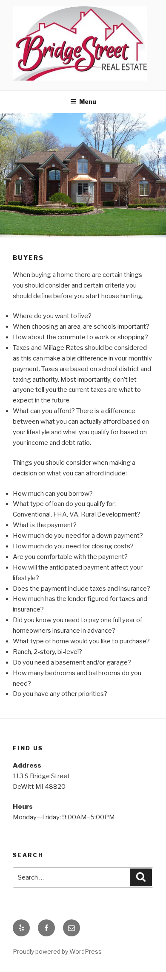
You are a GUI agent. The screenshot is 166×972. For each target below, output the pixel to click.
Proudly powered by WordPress (57, 951)
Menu (87, 101)
